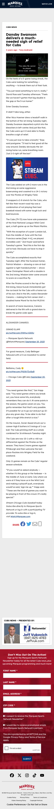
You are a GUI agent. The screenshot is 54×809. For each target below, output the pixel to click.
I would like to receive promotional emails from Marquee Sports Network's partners (24, 726)
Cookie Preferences (16, 804)
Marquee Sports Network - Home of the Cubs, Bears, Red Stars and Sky (29, 793)
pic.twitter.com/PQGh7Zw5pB (20, 371)
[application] (27, 65)
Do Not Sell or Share (37, 804)
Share (16, 525)
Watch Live (47, 4)
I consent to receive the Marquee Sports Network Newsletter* (23, 717)
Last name (9, 682)
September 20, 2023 (35, 341)
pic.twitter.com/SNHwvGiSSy (20, 333)
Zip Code (9, 705)
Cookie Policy (11, 797)
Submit (27, 759)
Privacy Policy (24, 797)
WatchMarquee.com (20, 516)
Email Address (12, 694)
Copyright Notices (36, 800)
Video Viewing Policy (19, 800)
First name (10, 670)
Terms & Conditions (40, 797)
